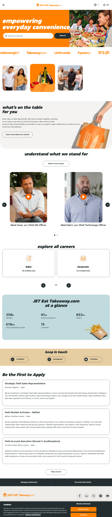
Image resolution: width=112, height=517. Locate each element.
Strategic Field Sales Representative (25, 383)
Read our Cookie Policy (33, 514)
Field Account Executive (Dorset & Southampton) (32, 441)
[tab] (54, 235)
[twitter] (93, 496)
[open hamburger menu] (3, 5)
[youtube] (107, 496)
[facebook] (79, 496)
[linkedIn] (86, 496)
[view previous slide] (4, 205)
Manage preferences (29, 482)
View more (56, 472)
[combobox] (28, 36)
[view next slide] (107, 205)
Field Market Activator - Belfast (22, 412)
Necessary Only (83, 509)
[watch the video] (28, 197)
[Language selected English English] (96, 5)
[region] (56, 509)
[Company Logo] (49, 5)
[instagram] (100, 496)
